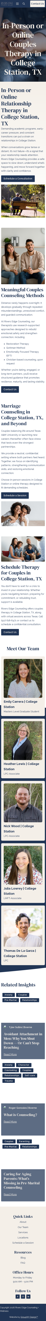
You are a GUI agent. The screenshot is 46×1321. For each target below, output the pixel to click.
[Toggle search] (24, 3)
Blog (23, 1257)
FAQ (23, 1262)
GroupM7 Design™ (29, 1317)
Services (23, 1232)
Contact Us (37, 3)
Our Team (23, 1227)
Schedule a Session (15, 495)
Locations (23, 1237)
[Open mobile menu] (17, 4)
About (23, 1222)
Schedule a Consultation (18, 178)
